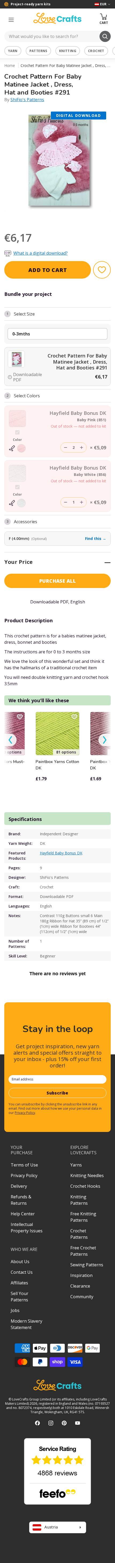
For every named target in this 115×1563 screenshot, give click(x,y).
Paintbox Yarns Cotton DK (57, 765)
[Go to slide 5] (61, 219)
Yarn (13, 51)
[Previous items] (10, 740)
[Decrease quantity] (65, 447)
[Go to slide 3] (46, 219)
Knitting (67, 51)
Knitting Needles (87, 1175)
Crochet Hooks (85, 1186)
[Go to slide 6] (68, 219)
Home (9, 65)
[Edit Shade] (17, 448)
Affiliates (19, 1283)
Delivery (19, 1186)
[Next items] (104, 740)
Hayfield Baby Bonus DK (61, 852)
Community (81, 1297)
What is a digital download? (40, 253)
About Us (20, 1261)
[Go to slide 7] (76, 219)
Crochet (96, 51)
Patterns (38, 51)
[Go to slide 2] (38, 219)
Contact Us (22, 1272)
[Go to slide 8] (83, 219)
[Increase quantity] (81, 447)
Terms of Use (24, 1165)
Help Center (23, 1214)
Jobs (15, 1310)
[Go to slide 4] (53, 219)
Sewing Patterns (86, 1265)
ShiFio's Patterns (27, 100)
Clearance (80, 1286)
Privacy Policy (25, 1112)
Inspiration (81, 1275)
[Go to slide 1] (31, 219)
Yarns (76, 1165)
